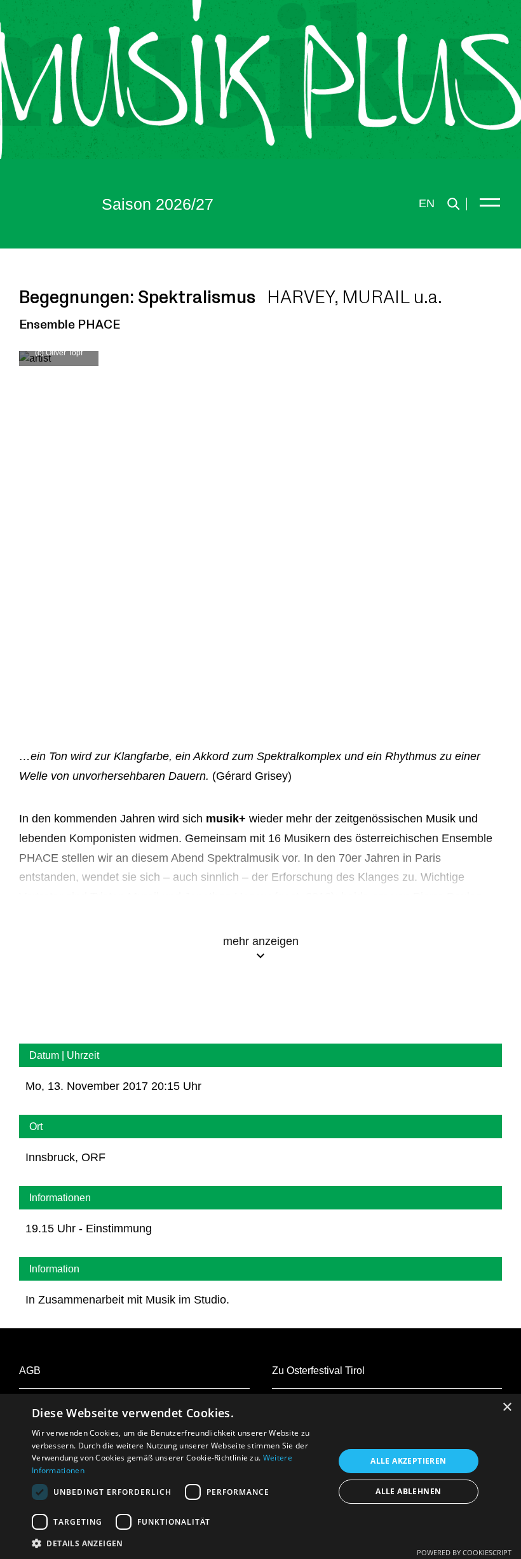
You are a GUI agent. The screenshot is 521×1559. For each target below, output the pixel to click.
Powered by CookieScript (464, 1552)
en (427, 203)
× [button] (506, 1407)
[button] (178, 1543)
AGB (30, 1370)
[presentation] (70, 519)
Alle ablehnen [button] (408, 1491)
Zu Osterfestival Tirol (318, 1370)
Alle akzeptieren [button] (408, 1460)
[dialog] (260, 1476)
